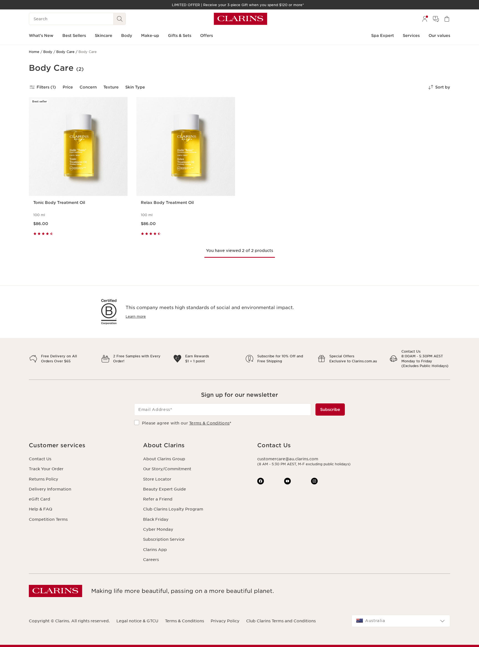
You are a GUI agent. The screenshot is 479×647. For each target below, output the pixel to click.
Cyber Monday (158, 529)
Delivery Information (50, 489)
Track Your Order (46, 469)
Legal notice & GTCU (137, 621)
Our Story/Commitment (167, 469)
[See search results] (120, 19)
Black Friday (156, 519)
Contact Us (40, 459)
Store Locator (157, 479)
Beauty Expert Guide (164, 489)
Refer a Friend (157, 499)
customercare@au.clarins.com (287, 459)
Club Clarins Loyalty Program (173, 509)
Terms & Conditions (209, 423)
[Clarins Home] (240, 19)
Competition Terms (48, 519)
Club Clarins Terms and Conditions (281, 621)
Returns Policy (43, 479)
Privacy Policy (225, 621)
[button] (81, 445)
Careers (151, 559)
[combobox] (400, 621)
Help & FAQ (40, 509)
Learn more (136, 316)
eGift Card (39, 499)
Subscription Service (164, 539)
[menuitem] (424, 19)
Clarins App (155, 549)
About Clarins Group (164, 459)
